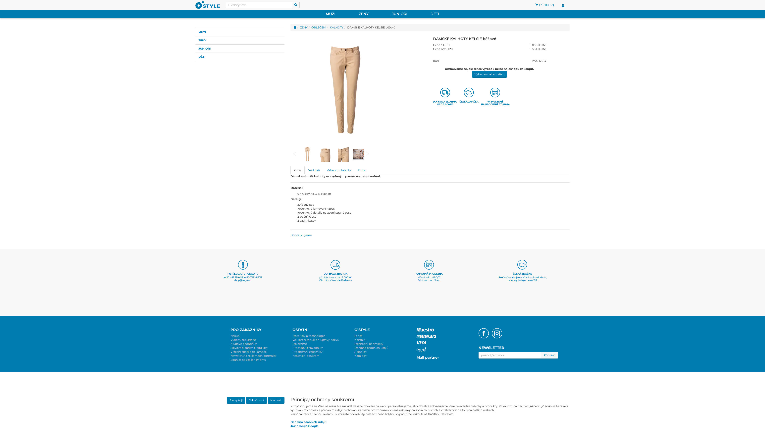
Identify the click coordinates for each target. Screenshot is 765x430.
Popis (297, 170)
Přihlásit (550, 355)
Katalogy (360, 356)
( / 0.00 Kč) (546, 5)
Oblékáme (299, 344)
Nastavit (276, 400)
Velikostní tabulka (339, 170)
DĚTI (435, 14)
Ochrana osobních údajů (371, 348)
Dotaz (362, 170)
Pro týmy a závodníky (307, 348)
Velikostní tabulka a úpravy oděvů (315, 340)
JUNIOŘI (399, 14)
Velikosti (314, 170)
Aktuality (360, 352)
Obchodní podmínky (368, 344)
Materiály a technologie (308, 336)
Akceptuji (236, 400)
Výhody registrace (243, 340)
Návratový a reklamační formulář (253, 356)
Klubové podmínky (243, 344)
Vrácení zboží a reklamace (248, 352)
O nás (358, 336)
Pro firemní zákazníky (307, 352)
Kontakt (360, 340)
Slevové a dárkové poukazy (249, 348)
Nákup (234, 336)
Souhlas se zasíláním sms (248, 360)
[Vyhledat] (296, 5)
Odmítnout (256, 400)
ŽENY (364, 14)
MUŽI (330, 14)
